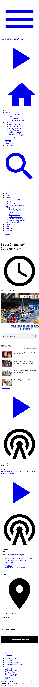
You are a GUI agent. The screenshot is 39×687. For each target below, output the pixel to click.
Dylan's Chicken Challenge (18, 126)
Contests (8, 142)
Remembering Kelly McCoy (18, 136)
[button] (19, 354)
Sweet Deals (9, 144)
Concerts (8, 140)
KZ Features (9, 122)
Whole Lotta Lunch (15, 128)
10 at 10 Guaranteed (15, 124)
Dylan (11, 116)
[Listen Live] (19, 406)
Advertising (9, 145)
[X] (8, 236)
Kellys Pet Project (15, 132)
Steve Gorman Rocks (16, 120)
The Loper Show (14, 114)
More (2, 633)
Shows (7, 112)
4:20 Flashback (14, 130)
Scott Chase (13, 118)
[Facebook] (9, 234)
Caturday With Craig (16, 134)
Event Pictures (14, 138)
